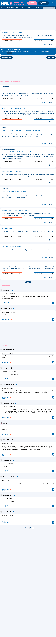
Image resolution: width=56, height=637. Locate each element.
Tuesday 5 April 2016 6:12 (7, 463)
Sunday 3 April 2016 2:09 (7, 443)
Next (28, 282)
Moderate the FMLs (43, 3)
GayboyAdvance (7, 384)
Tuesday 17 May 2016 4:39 (7, 498)
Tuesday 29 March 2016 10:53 (8, 312)
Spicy (12, 8)
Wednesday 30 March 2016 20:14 (9, 353)
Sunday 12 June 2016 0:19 (7, 515)
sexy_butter (6, 512)
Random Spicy (20, 8)
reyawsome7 (6, 495)
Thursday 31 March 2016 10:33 (8, 406)
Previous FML (6, 57)
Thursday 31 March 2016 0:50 (8, 388)
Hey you (4, 128)
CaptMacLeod (6, 403)
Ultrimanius (6, 460)
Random (7, 8)
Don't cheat (5, 87)
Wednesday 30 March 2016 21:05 (9, 371)
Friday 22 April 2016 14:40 (7, 480)
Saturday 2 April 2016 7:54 (7, 427)
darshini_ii (5, 308)
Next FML (51, 57)
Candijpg (5, 290)
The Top (28, 8)
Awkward (5, 189)
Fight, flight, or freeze (8, 149)
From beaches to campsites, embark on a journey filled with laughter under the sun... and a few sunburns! (25, 51)
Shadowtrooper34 (8, 476)
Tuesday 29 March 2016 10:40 (8, 293)
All (2, 8)
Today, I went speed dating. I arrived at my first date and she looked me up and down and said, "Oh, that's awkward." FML (27, 232)
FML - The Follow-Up (37, 8)
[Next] (23, 528)
